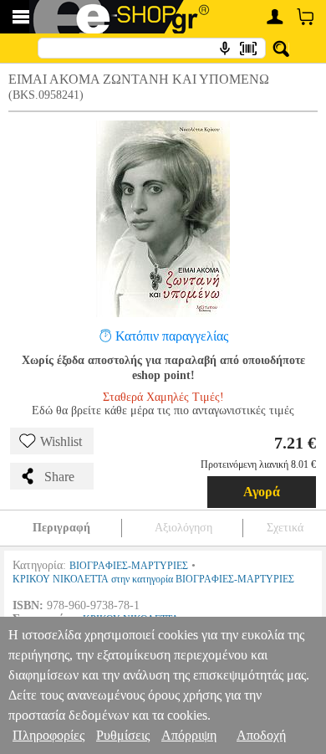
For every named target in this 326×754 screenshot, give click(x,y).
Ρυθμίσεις (123, 735)
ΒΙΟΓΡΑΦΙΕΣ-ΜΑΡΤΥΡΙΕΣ (128, 566)
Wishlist (61, 441)
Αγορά (261, 492)
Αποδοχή (261, 735)
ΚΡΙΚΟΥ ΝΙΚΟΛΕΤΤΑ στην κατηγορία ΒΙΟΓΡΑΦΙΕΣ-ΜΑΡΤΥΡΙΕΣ (153, 579)
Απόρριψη (188, 735)
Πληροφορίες (48, 735)
